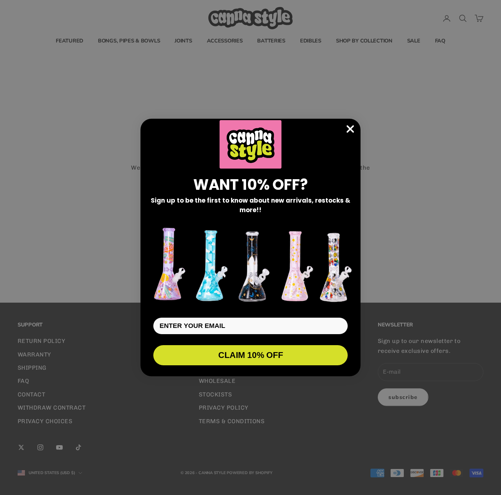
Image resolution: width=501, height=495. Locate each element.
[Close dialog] (350, 129)
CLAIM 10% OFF (250, 355)
